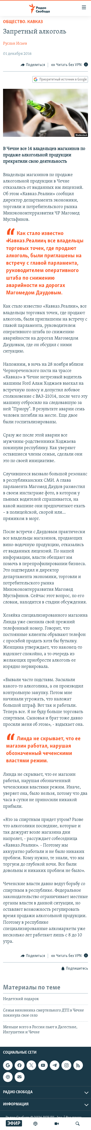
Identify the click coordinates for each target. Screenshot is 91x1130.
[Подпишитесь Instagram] (66, 1065)
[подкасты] (35, 1123)
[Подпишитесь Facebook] (19, 1065)
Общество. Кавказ (23, 22)
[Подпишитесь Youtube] (43, 1065)
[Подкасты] (8, 1077)
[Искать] (77, 1123)
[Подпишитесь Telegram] (54, 1065)
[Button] (33, 65)
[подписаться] (19, 1077)
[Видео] (56, 1123)
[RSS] (78, 1065)
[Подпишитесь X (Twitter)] (31, 1065)
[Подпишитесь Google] (8, 1065)
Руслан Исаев (15, 44)
